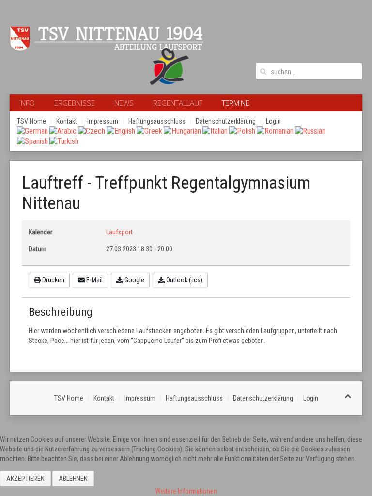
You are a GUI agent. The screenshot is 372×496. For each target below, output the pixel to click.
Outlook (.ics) (183, 280)
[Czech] (91, 130)
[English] (121, 130)
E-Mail (94, 280)
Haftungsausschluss (157, 121)
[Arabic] (63, 130)
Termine (235, 103)
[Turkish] (63, 141)
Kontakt (66, 121)
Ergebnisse (74, 103)
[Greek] (149, 130)
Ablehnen (73, 478)
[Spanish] (32, 141)
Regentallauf (177, 103)
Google (133, 280)
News (124, 103)
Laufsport (119, 232)
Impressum (102, 121)
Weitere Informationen (186, 491)
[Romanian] (275, 130)
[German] (32, 130)
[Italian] (215, 130)
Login (273, 121)
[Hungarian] (182, 130)
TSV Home (31, 121)
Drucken (52, 280)
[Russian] (310, 130)
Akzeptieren (25, 478)
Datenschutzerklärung (226, 121)
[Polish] (242, 130)
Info (27, 103)
